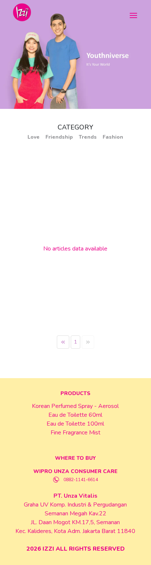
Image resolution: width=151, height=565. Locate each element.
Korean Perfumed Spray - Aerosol (75, 406)
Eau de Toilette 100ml (75, 424)
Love (33, 137)
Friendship (59, 137)
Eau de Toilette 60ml (75, 415)
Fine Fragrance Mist (75, 433)
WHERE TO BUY (75, 458)
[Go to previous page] (63, 342)
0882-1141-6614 (80, 480)
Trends (88, 137)
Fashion (113, 137)
